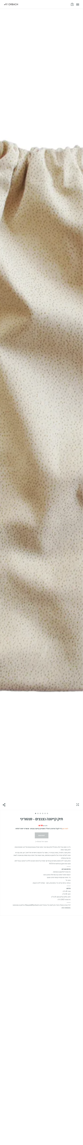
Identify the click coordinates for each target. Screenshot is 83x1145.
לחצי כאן (65, 829)
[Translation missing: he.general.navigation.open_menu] (77, 4)
